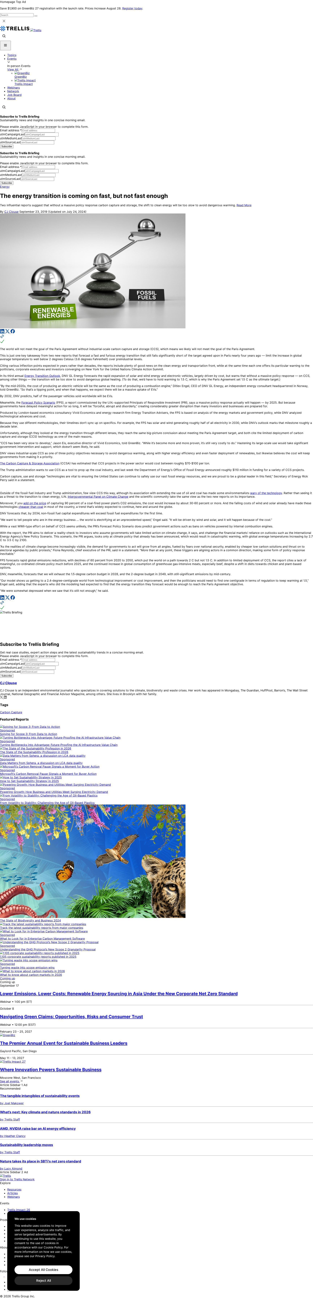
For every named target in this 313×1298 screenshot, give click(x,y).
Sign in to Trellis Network (17, 1179)
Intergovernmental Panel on (87, 496)
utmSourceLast (10, 142)
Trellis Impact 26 (18, 1210)
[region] (43, 1251)
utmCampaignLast (12, 134)
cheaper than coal (30, 507)
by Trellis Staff (10, 1119)
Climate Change (117, 496)
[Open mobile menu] (5, 45)
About (11, 98)
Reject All (43, 1280)
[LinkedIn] (2, 332)
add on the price (34, 503)
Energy (5, 187)
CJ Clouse (11, 211)
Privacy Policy (45, 1256)
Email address (11, 130)
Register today (132, 8)
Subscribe (6, 146)
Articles (12, 1193)
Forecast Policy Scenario (38, 402)
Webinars (13, 87)
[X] (8, 332)
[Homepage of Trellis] (5, 1176)
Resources (14, 1189)
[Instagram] (7, 1275)
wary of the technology (266, 493)
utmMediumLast (11, 138)
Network (13, 91)
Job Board (14, 95)
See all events (10, 1081)
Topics (11, 55)
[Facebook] (13, 332)
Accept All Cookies (43, 1270)
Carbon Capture (11, 712)
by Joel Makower (12, 1103)
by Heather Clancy (13, 1136)
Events (11, 58)
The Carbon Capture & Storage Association (29, 463)
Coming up (7, 978)
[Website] (156, 339)
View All (13, 69)
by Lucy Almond (11, 1168)
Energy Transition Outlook (42, 376)
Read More (244, 205)
